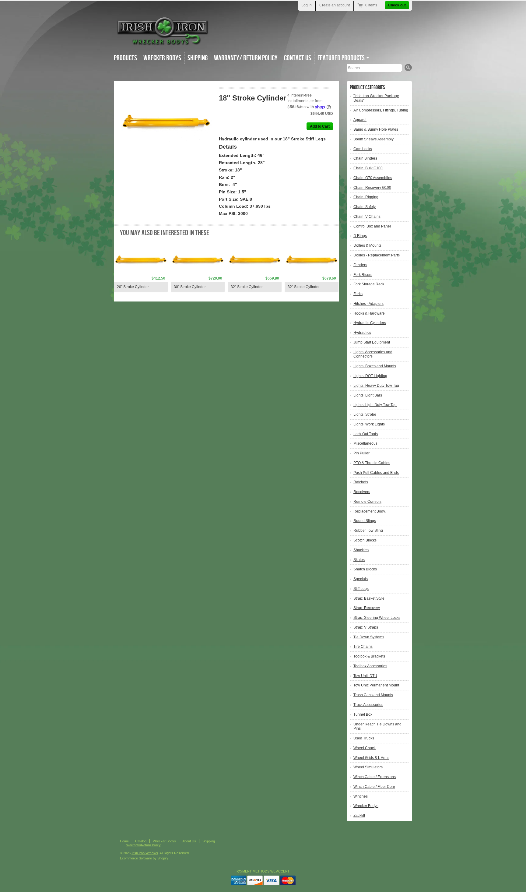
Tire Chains (363, 646)
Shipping (198, 58)
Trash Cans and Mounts (373, 695)
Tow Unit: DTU (365, 676)
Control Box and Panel (372, 226)
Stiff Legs (361, 589)
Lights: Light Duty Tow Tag (375, 405)
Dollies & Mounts (367, 245)
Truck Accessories (368, 705)
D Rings (360, 236)
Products (125, 58)
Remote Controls (367, 501)
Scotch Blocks (365, 540)
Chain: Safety (364, 207)
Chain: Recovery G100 (372, 187)
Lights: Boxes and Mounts (374, 366)
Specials (360, 579)
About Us (189, 841)
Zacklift (359, 815)
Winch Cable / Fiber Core (374, 786)
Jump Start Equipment (371, 342)
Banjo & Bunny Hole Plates (375, 129)
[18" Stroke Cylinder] (166, 123)
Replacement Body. (369, 511)
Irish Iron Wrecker (145, 853)
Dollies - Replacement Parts (376, 255)
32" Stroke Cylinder (247, 287)
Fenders (360, 265)
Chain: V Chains (366, 216)
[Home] (162, 42)
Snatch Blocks (365, 569)
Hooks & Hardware (369, 313)
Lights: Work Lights (369, 424)
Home (124, 841)
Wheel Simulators (368, 767)
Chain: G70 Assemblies (372, 178)
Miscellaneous (365, 443)
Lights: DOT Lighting (370, 376)
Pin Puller (361, 453)
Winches (360, 796)
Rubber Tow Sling (368, 530)
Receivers (361, 492)
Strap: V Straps (365, 627)
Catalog (140, 841)
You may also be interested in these (164, 232)
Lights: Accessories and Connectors (372, 354)
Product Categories (367, 87)
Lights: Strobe (364, 414)
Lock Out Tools (365, 434)
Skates (359, 560)
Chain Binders (365, 158)
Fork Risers (362, 275)
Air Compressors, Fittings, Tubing (380, 110)
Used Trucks (363, 738)
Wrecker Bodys (162, 58)
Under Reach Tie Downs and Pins (377, 726)
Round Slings (364, 521)
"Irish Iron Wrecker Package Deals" (376, 98)
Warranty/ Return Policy (246, 58)
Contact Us (297, 58)
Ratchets (360, 482)
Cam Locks (362, 149)
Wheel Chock (364, 748)
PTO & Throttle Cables (371, 463)
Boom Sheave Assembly (373, 139)
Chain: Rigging (365, 197)
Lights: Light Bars (367, 395)
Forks (358, 294)
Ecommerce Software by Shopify (144, 858)
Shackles (361, 550)
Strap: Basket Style (368, 598)
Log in (306, 5)
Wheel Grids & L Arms (371, 758)
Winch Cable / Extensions (374, 777)
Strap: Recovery (366, 608)
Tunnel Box (362, 714)
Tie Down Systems (368, 637)
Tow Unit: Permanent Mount (376, 685)
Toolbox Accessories (370, 666)
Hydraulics (362, 332)
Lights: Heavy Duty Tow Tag (376, 385)
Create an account (334, 5)
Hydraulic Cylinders (369, 323)
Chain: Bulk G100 (368, 168)
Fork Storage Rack (368, 284)
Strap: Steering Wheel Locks (376, 617)
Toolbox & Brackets (369, 656)
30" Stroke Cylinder (190, 287)
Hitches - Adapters (368, 303)
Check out (397, 5)
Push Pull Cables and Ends (376, 473)
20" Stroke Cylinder (133, 287)
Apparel (359, 120)
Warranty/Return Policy (143, 845)
